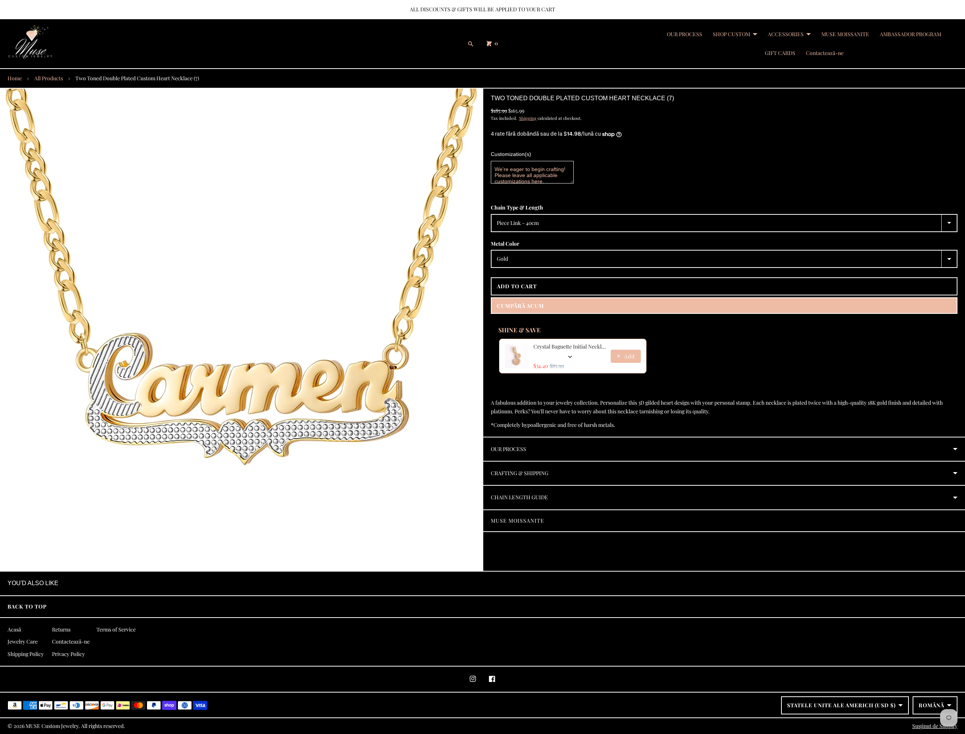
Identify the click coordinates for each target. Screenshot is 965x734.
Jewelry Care (23, 641)
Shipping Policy (26, 654)
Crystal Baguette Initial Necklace (569, 346)
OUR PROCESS (684, 34)
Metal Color (505, 243)
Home (15, 78)
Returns (61, 629)
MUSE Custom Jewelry (52, 725)
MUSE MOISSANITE (845, 34)
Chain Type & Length (517, 207)
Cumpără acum (520, 305)
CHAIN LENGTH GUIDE (519, 497)
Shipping (527, 118)
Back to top (27, 606)
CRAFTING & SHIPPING (519, 473)
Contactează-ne (825, 53)
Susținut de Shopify (934, 725)
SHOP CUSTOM (731, 34)
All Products (48, 78)
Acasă (14, 629)
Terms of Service (116, 629)
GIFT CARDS (780, 53)
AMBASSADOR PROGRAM (910, 34)
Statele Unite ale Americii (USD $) (841, 705)
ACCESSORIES (786, 34)
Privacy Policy (68, 654)
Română (931, 705)
